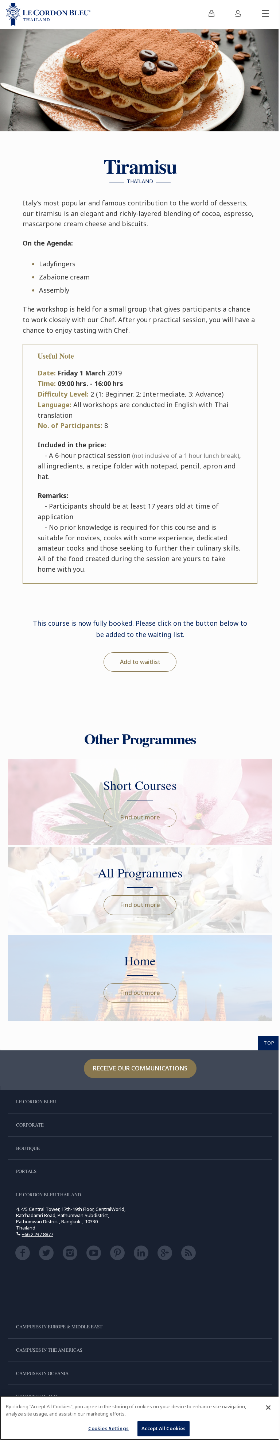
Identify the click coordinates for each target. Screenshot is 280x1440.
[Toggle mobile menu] (265, 14)
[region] (140, 1418)
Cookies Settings (108, 1428)
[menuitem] (211, 14)
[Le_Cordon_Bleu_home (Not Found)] (48, 14)
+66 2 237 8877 (37, 1234)
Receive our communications (140, 1068)
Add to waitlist (140, 662)
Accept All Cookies (163, 1428)
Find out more (140, 817)
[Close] (268, 1408)
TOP (269, 1042)
